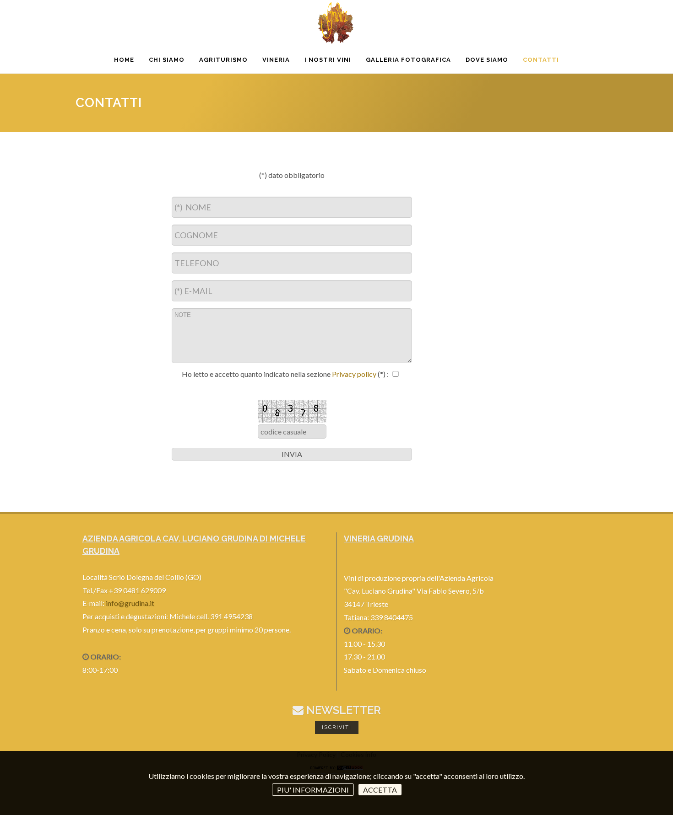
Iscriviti (337, 727)
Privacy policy (355, 374)
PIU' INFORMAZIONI (313, 789)
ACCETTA (380, 789)
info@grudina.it (130, 603)
